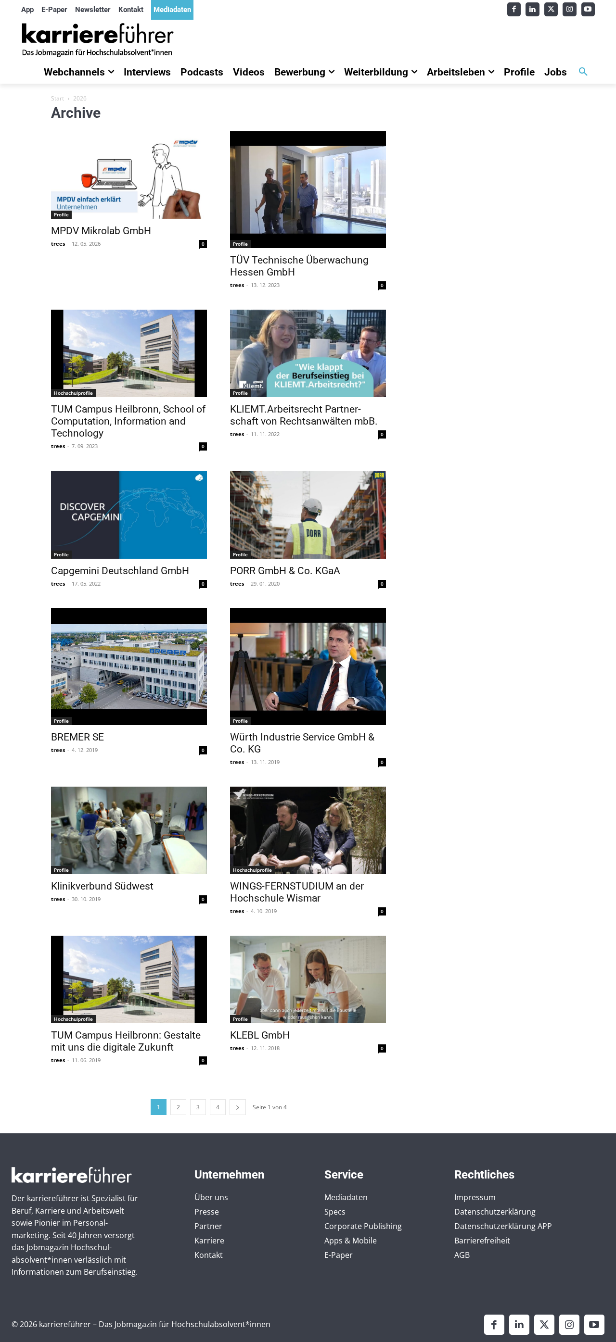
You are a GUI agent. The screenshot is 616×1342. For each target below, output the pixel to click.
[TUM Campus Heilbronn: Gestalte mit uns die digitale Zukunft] (129, 979)
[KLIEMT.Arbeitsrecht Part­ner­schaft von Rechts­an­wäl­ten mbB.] (308, 353)
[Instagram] (570, 9)
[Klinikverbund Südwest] (129, 830)
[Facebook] (514, 9)
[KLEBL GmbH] (308, 979)
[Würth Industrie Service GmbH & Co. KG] (308, 666)
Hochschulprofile (73, 392)
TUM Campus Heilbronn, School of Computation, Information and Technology (128, 421)
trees (58, 243)
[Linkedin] (532, 9)
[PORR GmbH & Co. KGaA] (308, 514)
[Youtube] (588, 9)
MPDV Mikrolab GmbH (101, 231)
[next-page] (238, 1107)
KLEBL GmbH (260, 1035)
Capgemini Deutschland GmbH (120, 571)
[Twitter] (551, 9)
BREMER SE (77, 737)
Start (57, 98)
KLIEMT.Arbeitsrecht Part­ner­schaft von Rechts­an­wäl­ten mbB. (304, 415)
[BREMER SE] (129, 666)
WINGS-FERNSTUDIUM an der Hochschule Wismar (297, 892)
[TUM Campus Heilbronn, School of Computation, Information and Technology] (129, 353)
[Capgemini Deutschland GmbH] (129, 514)
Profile (61, 214)
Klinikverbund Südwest (102, 886)
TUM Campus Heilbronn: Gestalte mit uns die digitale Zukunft (126, 1041)
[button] (583, 72)
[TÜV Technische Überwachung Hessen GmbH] (308, 189)
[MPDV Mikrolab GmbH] (129, 175)
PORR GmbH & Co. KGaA (285, 571)
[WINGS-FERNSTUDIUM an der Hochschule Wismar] (308, 830)
